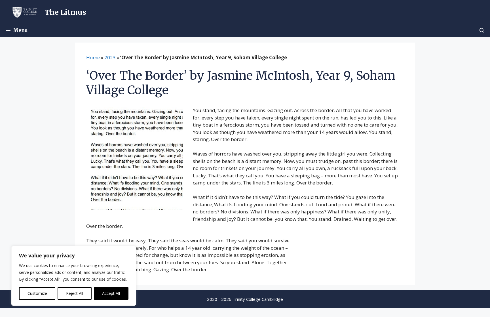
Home (93, 57)
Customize (37, 293)
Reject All (74, 293)
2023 (110, 57)
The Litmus (65, 12)
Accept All (111, 293)
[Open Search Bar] (482, 30)
